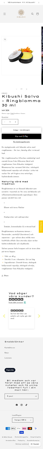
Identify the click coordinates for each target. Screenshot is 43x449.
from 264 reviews (16, 302)
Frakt (12, 113)
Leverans (8, 358)
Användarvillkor (11, 440)
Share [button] (6, 276)
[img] (23, 299)
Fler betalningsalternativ (21, 142)
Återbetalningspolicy (21, 437)
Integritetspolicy (35, 437)
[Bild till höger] (26, 89)
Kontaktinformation (33, 440)
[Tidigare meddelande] (4, 2)
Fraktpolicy (21, 440)
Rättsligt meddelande (23, 444)
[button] (4, 13)
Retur (7, 353)
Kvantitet (5, 117)
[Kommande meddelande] (38, 2)
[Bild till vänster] (16, 89)
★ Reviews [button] (41, 226)
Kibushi (10, 437)
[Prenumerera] (35, 396)
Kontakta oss (10, 348)
